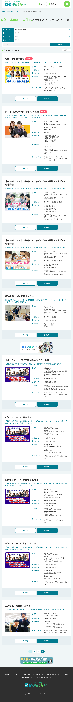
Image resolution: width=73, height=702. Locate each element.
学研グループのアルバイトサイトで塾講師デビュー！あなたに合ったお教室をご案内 (35, 188)
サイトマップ (16, 674)
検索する (60, 44)
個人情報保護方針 (38, 674)
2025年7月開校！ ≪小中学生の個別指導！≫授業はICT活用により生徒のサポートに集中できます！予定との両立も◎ (36, 301)
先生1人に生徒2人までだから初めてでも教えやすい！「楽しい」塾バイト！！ (33, 62)
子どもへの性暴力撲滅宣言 (43, 677)
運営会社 (6, 674)
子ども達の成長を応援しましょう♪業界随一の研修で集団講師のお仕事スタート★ (34, 609)
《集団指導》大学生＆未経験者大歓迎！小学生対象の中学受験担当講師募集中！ (34, 364)
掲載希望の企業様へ (27, 677)
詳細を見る (47, 98)
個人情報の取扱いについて (53, 674)
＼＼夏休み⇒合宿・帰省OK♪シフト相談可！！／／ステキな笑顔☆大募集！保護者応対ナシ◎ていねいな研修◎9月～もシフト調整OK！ (36, 116)
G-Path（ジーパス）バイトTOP (10, 11)
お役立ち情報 (26, 674)
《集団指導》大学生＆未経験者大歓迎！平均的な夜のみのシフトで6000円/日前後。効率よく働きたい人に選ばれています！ (36, 422)
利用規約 (66, 674)
